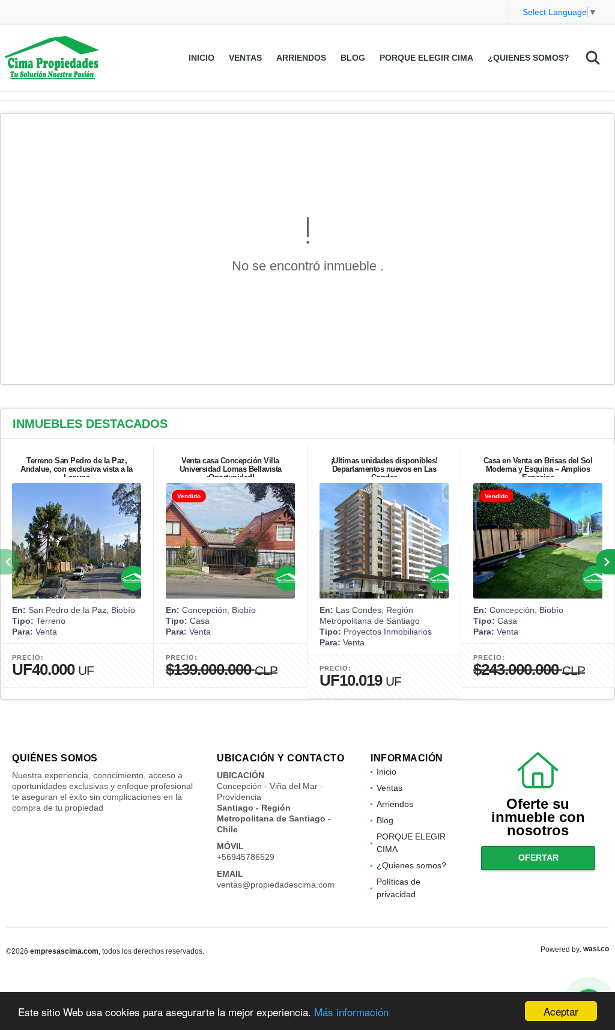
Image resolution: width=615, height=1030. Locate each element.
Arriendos (301, 57)
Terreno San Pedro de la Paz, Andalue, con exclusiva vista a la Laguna (76, 469)
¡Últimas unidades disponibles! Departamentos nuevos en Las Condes (384, 469)
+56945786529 (245, 857)
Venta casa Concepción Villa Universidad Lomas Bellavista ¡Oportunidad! (231, 469)
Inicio (201, 57)
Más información (351, 1011)
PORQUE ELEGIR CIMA (426, 57)
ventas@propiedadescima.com (276, 884)
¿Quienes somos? (528, 57)
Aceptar (561, 1011)
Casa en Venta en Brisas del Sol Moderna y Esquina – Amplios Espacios (538, 469)
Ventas (245, 57)
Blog (353, 57)
